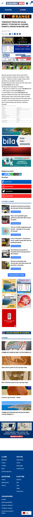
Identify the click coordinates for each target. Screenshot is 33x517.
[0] (30, 3)
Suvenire (23, 10)
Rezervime (8, 10)
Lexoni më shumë (15, 211)
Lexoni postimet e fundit (16, 275)
